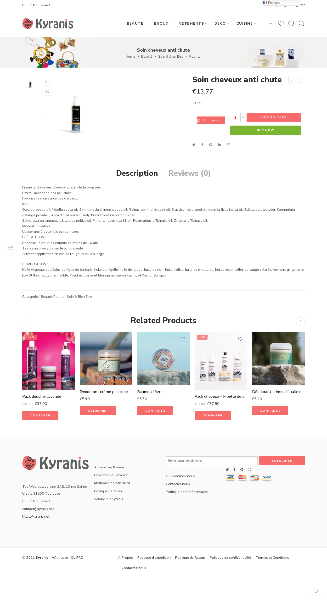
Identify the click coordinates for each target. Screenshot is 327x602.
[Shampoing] (291, 80)
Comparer (211, 120)
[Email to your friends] (229, 144)
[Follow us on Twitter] (227, 469)
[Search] (301, 23)
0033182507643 (36, 5)
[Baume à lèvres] (163, 358)
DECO (220, 23)
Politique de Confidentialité (187, 491)
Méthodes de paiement (112, 482)
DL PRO (77, 557)
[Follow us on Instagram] (249, 469)
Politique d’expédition (154, 557)
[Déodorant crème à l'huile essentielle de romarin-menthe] (278, 358)
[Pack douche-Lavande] (48, 361)
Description (137, 173)
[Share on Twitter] (193, 144)
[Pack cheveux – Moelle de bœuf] (221, 361)
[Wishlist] (47, 81)
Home (130, 56)
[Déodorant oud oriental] (299, 80)
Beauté (146, 56)
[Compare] (47, 91)
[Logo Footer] (55, 464)
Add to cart (274, 117)
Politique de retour (108, 491)
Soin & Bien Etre (170, 56)
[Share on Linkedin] (219, 144)
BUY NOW (265, 130)
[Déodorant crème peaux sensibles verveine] (106, 358)
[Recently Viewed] (315, 590)
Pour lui (195, 56)
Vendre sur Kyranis (108, 499)
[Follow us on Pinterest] (241, 469)
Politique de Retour (190, 557)
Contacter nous (178, 483)
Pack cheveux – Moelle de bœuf (221, 396)
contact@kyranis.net (38, 508)
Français (273, 3)
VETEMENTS (191, 23)
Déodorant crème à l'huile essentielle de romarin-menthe (278, 391)
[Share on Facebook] (202, 144)
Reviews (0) (190, 173)
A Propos (125, 557)
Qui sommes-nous (180, 476)
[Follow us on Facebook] (235, 469)
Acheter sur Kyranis (109, 467)
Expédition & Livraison (111, 475)
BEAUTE (135, 23)
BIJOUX (161, 23)
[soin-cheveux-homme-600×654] (30, 83)
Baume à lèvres (150, 391)
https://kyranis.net (35, 516)
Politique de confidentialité (230, 557)
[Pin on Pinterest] (210, 144)
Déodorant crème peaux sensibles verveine (106, 391)
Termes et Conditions (272, 557)
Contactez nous (134, 567)
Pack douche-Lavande (41, 396)
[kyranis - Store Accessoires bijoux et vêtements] (47, 23)
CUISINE (245, 23)
